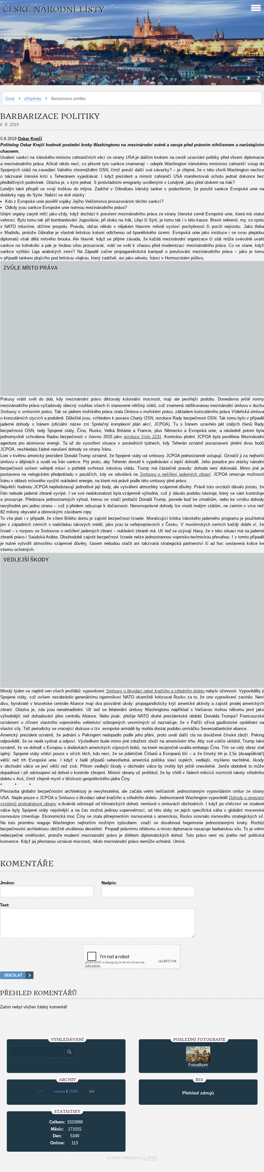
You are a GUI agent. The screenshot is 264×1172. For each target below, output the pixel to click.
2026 (73, 1091)
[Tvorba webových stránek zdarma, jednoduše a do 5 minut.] (144, 1158)
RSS (153, 1158)
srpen (59, 1091)
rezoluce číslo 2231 (142, 436)
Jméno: (7, 882)
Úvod (9, 98)
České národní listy (54, 10)
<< (40, 1091)
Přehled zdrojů (198, 1092)
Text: (4, 905)
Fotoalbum (198, 1064)
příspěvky (32, 98)
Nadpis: (109, 882)
